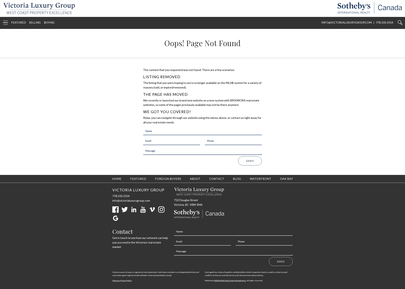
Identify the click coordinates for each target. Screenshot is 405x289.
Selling (35, 22)
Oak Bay (286, 178)
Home (117, 178)
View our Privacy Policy (122, 280)
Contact (216, 178)
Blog (237, 178)
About (195, 178)
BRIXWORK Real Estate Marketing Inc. (230, 280)
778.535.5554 (384, 22)
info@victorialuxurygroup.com (346, 22)
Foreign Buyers (168, 178)
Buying (49, 22)
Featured (18, 22)
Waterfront (260, 178)
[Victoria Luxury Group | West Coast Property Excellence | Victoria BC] (37, 8)
